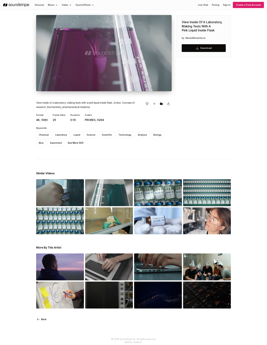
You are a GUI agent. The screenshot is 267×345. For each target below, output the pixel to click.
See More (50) (75, 142)
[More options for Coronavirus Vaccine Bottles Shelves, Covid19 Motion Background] (226, 202)
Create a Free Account (248, 5)
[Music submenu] (56, 5)
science (91, 134)
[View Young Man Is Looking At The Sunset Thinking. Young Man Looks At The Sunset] (60, 276)
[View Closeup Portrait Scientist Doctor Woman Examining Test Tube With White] (207, 230)
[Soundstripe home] (16, 5)
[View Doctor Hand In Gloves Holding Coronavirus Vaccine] (158, 230)
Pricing (215, 5)
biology (157, 134)
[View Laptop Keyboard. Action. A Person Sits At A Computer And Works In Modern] (109, 276)
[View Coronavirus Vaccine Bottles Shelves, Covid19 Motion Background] (207, 201)
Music (51, 5)
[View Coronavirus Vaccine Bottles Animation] (158, 201)
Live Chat (203, 5)
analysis (142, 134)
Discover (39, 5)
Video (65, 5)
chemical (44, 134)
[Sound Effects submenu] (92, 5)
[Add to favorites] (147, 104)
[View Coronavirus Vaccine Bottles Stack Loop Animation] (60, 230)
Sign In (226, 5)
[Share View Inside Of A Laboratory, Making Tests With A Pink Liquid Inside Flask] (168, 104)
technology (125, 134)
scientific (107, 134)
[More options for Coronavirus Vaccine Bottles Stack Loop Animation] (79, 230)
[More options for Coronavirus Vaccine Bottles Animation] (177, 202)
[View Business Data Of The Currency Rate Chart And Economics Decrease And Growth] (158, 304)
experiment (56, 142)
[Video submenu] (70, 5)
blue (41, 142)
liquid (77, 134)
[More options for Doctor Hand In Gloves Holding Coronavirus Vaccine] (177, 230)
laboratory (61, 134)
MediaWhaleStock (196, 38)
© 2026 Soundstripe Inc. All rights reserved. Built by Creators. (133, 340)
